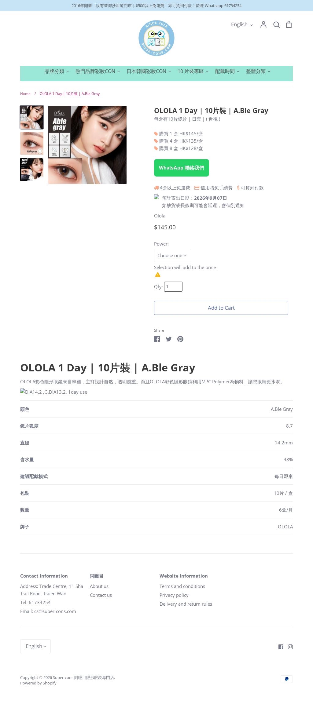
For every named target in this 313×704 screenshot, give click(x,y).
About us (99, 586)
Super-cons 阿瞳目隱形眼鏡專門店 (83, 677)
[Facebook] (278, 646)
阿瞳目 (97, 576)
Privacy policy (174, 595)
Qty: (159, 286)
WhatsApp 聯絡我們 (181, 167)
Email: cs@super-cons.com (48, 611)
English (239, 24)
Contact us (101, 595)
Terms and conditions (182, 586)
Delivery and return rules (186, 604)
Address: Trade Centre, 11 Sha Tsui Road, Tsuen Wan (51, 589)
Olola (159, 216)
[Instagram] (288, 646)
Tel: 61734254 (35, 602)
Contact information (44, 576)
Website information (184, 576)
